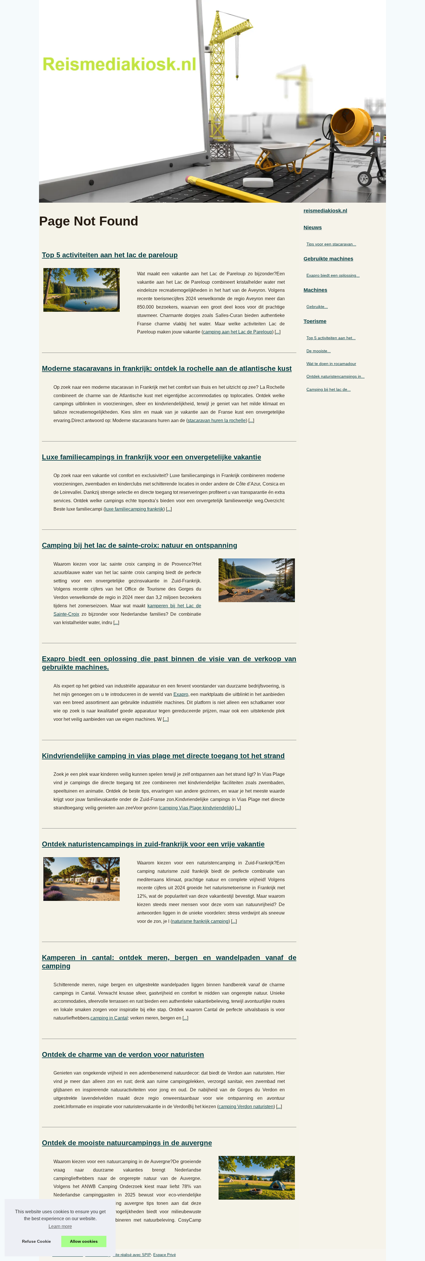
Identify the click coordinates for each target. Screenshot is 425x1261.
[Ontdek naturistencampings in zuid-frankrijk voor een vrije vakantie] (81, 878)
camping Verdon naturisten (246, 1106)
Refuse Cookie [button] (36, 1241)
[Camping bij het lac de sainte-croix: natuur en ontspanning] (257, 579)
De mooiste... (318, 351)
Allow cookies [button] (84, 1241)
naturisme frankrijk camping (200, 921)
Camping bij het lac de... (328, 389)
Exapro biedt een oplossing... (333, 275)
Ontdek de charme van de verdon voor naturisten (123, 1054)
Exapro (180, 694)
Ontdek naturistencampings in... (335, 376)
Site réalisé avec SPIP (132, 1255)
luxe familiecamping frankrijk (134, 509)
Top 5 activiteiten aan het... (331, 338)
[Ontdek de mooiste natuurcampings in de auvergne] (257, 1177)
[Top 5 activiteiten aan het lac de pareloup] (81, 289)
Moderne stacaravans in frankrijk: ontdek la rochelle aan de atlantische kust (167, 368)
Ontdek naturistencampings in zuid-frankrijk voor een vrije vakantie (153, 844)
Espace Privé (164, 1255)
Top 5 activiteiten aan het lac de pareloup (110, 255)
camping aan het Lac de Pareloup (237, 331)
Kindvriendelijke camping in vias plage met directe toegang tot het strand (163, 756)
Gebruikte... (317, 306)
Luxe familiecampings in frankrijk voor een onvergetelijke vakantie (151, 457)
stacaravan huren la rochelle (217, 420)
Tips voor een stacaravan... (331, 244)
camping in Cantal (109, 1018)
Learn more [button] (60, 1226)
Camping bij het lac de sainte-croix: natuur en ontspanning (139, 545)
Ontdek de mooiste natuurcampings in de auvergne (127, 1143)
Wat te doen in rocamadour (331, 363)
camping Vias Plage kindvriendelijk (196, 807)
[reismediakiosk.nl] (212, 101)
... (277, 331)
